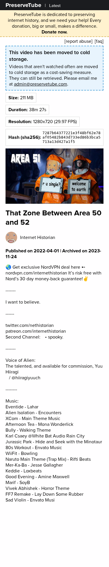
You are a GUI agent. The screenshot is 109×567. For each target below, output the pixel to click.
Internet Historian (37, 237)
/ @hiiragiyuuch (24, 378)
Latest (54, 5)
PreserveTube (23, 5)
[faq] (99, 41)
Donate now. (54, 32)
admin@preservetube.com (40, 84)
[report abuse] (78, 41)
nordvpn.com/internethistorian (36, 273)
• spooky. (54, 337)
